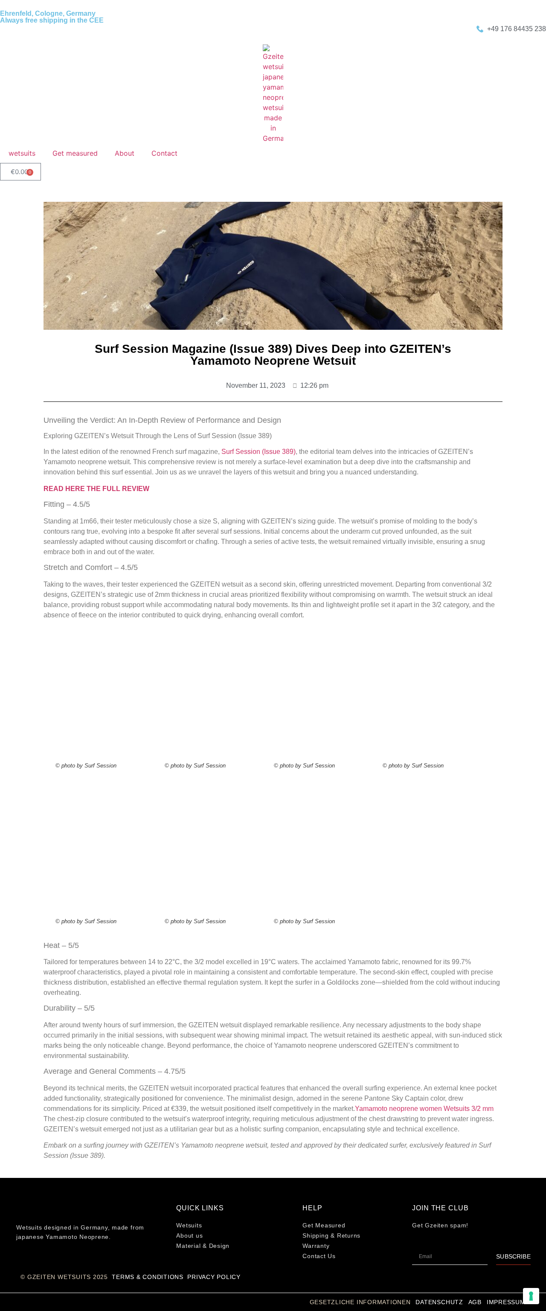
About (124, 153)
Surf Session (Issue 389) (258, 451)
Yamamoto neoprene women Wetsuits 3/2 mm (424, 1108)
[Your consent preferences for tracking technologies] (531, 1296)
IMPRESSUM (506, 1302)
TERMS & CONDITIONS (147, 1276)
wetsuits (22, 153)
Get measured (75, 153)
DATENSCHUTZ (439, 1302)
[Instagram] (22, 1262)
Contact (164, 153)
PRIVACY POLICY (214, 1276)
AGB (475, 1302)
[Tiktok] (36, 1262)
